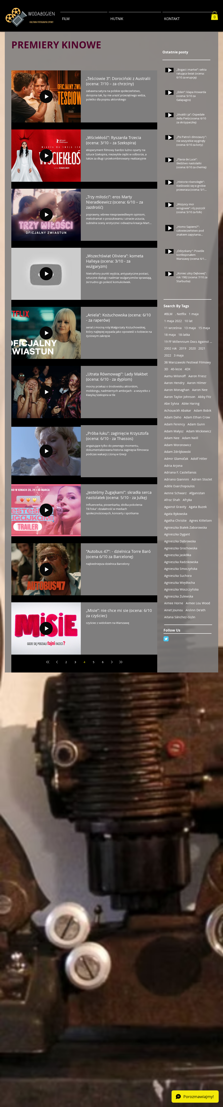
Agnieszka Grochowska (180, 548)
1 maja (194, 314)
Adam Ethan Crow (197, 417)
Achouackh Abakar (177, 410)
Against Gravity (175, 507)
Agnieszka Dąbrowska (180, 541)
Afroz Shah (172, 500)
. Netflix (180, 314)
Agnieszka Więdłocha (179, 583)
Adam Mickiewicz (198, 431)
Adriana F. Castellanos (180, 472)
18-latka (184, 335)
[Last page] (121, 662)
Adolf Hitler (199, 459)
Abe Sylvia (171, 403)
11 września (173, 328)
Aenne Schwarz (175, 493)
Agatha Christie (175, 520)
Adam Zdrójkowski (177, 452)
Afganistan (197, 493)
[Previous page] (57, 662)
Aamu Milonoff (175, 376)
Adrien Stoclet (202, 479)
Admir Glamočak (176, 459)
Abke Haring (190, 403)
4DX (187, 369)
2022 (167, 355)
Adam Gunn (196, 424)
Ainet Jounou (173, 610)
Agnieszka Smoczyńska (180, 569)
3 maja (179, 355)
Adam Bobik (202, 410)
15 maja (204, 328)
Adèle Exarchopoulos (179, 486)
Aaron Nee (200, 390)
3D (166, 369)
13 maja (190, 328)
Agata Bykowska (175, 514)
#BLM (168, 314)
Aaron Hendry (174, 383)
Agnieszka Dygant (177, 534)
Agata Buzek (198, 507)
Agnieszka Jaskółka (177, 555)
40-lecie (176, 369)
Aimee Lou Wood (198, 603)
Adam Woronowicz (177, 445)
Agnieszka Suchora (178, 576)
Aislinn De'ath (196, 610)
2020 (192, 348)
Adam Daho (172, 417)
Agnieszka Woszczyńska (181, 589)
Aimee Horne (173, 603)
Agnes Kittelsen (200, 520)
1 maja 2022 (173, 321)
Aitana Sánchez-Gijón (179, 617)
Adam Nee (171, 438)
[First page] (48, 662)
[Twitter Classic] (166, 638)
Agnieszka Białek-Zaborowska (185, 527)
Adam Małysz (174, 431)
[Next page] (112, 662)
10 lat (188, 321)
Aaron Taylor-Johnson (179, 397)
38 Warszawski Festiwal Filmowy (187, 362)
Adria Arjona (173, 466)
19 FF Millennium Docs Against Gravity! (188, 342)
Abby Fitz (204, 397)
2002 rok (170, 348)
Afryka (187, 500)
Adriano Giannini (176, 479)
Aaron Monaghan (176, 390)
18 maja (170, 335)
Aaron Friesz (197, 376)
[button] (214, 15)
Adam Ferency (174, 424)
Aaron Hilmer (196, 383)
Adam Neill (190, 438)
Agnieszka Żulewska (178, 596)
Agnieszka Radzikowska (181, 562)
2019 (182, 348)
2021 (201, 348)
